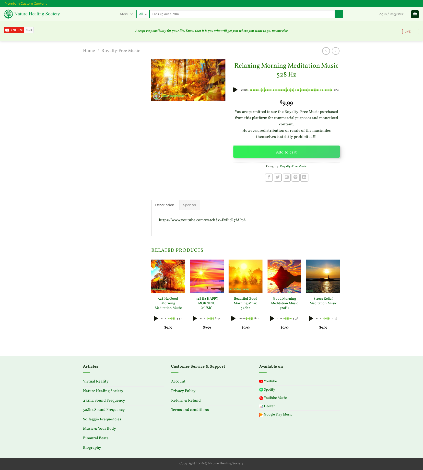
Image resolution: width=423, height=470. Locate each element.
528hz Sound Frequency (104, 410)
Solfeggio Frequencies (102, 419)
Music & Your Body (99, 428)
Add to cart (286, 152)
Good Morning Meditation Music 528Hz (284, 303)
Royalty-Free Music (120, 51)
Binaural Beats (95, 438)
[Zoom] (157, 95)
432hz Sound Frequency (104, 400)
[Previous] (151, 299)
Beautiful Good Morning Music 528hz (245, 303)
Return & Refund (186, 400)
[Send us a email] (418, 2)
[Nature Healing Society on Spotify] (417, 2)
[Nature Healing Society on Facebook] (415, 2)
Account (178, 381)
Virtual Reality (96, 381)
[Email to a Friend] (287, 178)
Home (89, 51)
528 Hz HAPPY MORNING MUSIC (207, 303)
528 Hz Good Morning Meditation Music (168, 303)
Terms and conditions (190, 410)
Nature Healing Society (103, 391)
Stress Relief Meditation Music (323, 301)
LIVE (407, 31)
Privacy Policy (183, 391)
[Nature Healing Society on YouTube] (413, 2)
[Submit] (339, 14)
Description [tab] (165, 205)
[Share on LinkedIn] (304, 178)
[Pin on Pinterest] (296, 178)
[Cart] (415, 14)
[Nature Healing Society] (58, 14)
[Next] (339, 299)
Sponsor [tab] (190, 205)
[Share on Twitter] (278, 178)
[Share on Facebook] (269, 178)
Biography (92, 447)
